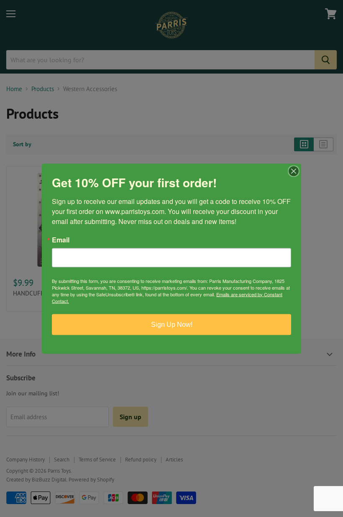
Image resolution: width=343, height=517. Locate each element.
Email (60, 239)
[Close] (294, 171)
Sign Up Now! (171, 324)
